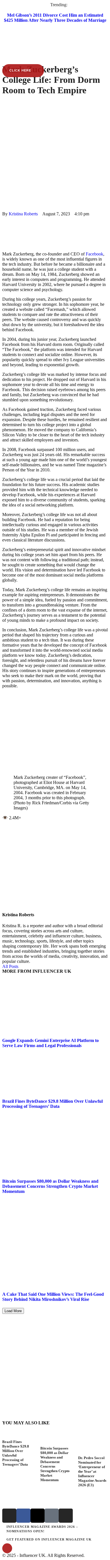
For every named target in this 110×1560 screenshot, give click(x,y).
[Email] (4, 244)
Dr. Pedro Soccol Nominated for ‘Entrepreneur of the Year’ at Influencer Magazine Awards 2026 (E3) (92, 1471)
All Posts (10, 966)
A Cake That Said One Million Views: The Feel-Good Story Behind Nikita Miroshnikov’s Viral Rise (53, 1297)
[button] (55, 38)
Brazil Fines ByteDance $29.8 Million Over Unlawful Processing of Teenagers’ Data (52, 1104)
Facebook (94, 254)
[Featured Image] (17, 1437)
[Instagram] (9, 1516)
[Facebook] (4, 218)
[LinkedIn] (4, 234)
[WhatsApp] (4, 229)
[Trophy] (52, 1516)
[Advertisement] (55, 153)
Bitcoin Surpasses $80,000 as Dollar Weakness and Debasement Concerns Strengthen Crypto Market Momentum (50, 1186)
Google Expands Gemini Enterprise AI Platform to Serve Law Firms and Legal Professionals (50, 1043)
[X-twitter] (37, 1516)
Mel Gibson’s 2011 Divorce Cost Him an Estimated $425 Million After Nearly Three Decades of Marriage (55, 18)
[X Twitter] (4, 224)
